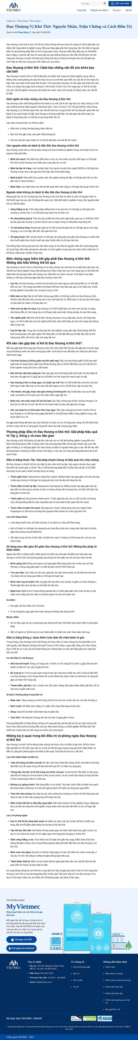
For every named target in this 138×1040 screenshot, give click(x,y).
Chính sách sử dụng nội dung (118, 980)
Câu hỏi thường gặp (81, 967)
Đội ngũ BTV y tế (112, 1009)
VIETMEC (13, 7)
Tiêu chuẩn (77, 980)
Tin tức (76, 987)
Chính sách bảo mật (114, 987)
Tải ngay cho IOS (23, 939)
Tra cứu (116, 10)
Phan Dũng (23, 32)
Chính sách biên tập (114, 993)
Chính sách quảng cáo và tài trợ (117, 1001)
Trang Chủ (81, 10)
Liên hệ (128, 10)
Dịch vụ (76, 973)
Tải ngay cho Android (23, 948)
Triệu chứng (22, 21)
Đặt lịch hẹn (122, 3)
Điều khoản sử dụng (114, 973)
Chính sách (110, 967)
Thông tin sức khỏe (98, 10)
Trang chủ (10, 21)
